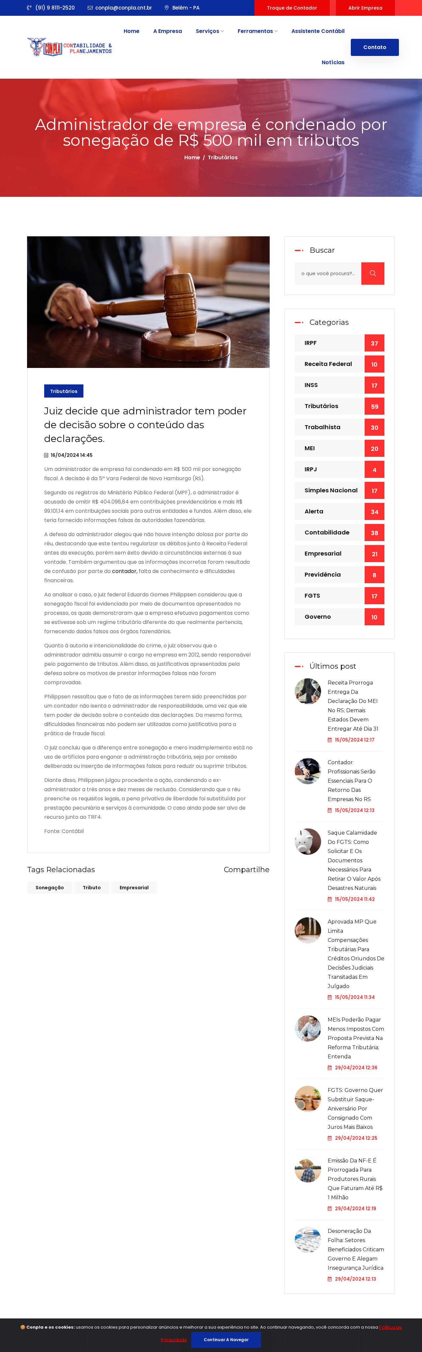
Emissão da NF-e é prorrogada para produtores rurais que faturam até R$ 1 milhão (355, 1179)
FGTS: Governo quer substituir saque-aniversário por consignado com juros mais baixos (355, 1108)
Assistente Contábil (318, 31)
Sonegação (50, 887)
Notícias (333, 62)
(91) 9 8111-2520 (54, 7)
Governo (341, 616)
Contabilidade (341, 532)
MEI (341, 448)
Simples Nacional (341, 490)
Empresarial (134, 887)
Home (131, 31)
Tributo (92, 887)
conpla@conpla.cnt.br (123, 7)
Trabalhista (341, 427)
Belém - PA (185, 7)
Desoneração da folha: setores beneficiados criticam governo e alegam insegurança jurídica (356, 1249)
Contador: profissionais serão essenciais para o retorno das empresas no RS (352, 780)
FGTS (341, 595)
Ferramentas (256, 31)
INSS (341, 385)
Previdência (341, 574)
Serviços (208, 31)
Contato (374, 47)
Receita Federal (341, 364)
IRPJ (341, 469)
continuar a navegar (226, 1339)
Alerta (341, 511)
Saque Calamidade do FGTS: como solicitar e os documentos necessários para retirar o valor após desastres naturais (354, 860)
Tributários (63, 391)
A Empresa (167, 31)
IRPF (341, 343)
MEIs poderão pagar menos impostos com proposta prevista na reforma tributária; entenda (356, 1038)
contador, (124, 571)
